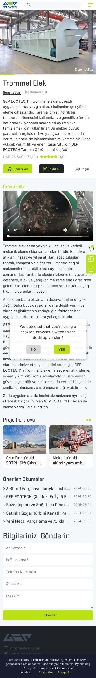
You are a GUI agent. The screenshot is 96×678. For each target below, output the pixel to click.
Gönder (50, 615)
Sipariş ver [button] (20, 169)
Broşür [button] (84, 169)
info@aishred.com (24, 648)
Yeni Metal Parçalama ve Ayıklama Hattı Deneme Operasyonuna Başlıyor (38, 521)
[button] (90, 5)
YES (61, 349)
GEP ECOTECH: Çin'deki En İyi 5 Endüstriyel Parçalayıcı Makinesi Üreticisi (38, 496)
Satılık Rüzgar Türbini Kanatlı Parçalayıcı (38, 513)
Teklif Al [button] (54, 169)
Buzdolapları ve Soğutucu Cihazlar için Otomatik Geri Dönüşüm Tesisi (38, 504)
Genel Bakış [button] (12, 92)
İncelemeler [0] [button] (36, 92)
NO (33, 349)
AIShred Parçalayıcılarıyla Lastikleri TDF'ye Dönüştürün (38, 488)
